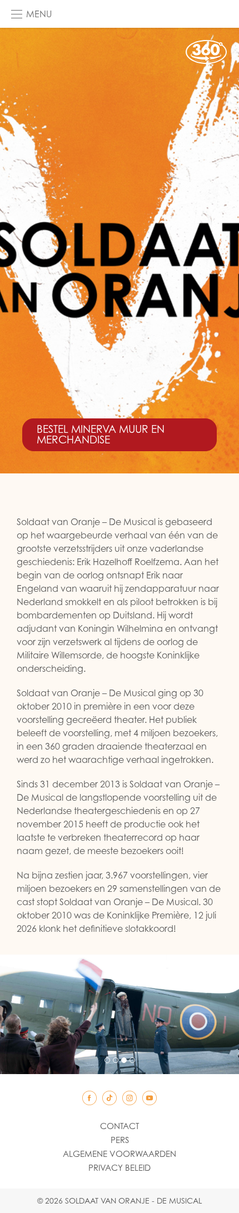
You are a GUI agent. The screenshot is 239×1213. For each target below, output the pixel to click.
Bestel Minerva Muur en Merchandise (101, 434)
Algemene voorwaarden (119, 1154)
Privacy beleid (119, 1167)
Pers (120, 1140)
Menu (39, 13)
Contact (119, 1126)
